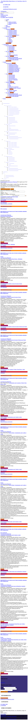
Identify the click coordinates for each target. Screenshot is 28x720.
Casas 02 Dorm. (11, 76)
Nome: (2, 687)
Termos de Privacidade (5, 189)
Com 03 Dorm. (11, 49)
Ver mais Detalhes (4, 243)
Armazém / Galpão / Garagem (14, 88)
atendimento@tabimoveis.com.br (10, 9)
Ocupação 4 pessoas (12, 31)
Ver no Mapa (3, 714)
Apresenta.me (3, 715)
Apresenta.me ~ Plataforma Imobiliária (8, 716)
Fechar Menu (8, 43)
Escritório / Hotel (11, 83)
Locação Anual (9, 36)
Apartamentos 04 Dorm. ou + (14, 68)
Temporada (8, 29)
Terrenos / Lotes (11, 91)
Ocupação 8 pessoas (12, 33)
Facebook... (3, 682)
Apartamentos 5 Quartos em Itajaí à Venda (9, 196)
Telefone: (2, 688)
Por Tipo (7, 51)
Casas (9, 38)
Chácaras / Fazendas (12, 90)
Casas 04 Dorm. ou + (12, 78)
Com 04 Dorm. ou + (12, 50)
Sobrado (10, 39)
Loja (9, 84)
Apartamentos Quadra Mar (13, 70)
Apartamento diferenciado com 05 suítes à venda (11, 535)
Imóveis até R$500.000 (13, 57)
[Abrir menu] (1, 100)
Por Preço (8, 56)
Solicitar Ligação (4, 691)
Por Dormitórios (9, 45)
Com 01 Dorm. (11, 46)
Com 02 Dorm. (11, 47)
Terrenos (7, 89)
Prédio (9, 85)
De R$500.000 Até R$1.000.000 (15, 58)
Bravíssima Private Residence (7, 216)
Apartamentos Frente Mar (13, 71)
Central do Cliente (4, 698)
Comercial (10, 40)
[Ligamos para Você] (5, 180)
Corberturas (10, 72)
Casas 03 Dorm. (11, 77)
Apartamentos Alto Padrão (13, 69)
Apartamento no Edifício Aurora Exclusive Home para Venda (13, 340)
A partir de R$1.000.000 (13, 59)
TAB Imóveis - (4, 11)
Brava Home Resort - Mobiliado (15, 259)
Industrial (10, 42)
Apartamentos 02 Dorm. (13, 65)
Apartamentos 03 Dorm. (13, 66)
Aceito (12, 189)
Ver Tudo (12, 29)
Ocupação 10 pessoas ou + (13, 34)
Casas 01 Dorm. (11, 75)
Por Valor (8, 92)
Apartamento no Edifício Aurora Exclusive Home (11, 297)
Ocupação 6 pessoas (12, 32)
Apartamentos (11, 37)
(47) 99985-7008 (6, 4)
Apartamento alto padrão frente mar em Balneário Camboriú (13, 586)
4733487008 (5, 6)
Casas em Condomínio (13, 55)
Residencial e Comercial (13, 86)
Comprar (2, 242)
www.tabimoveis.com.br (11, 718)
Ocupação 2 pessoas (12, 30)
